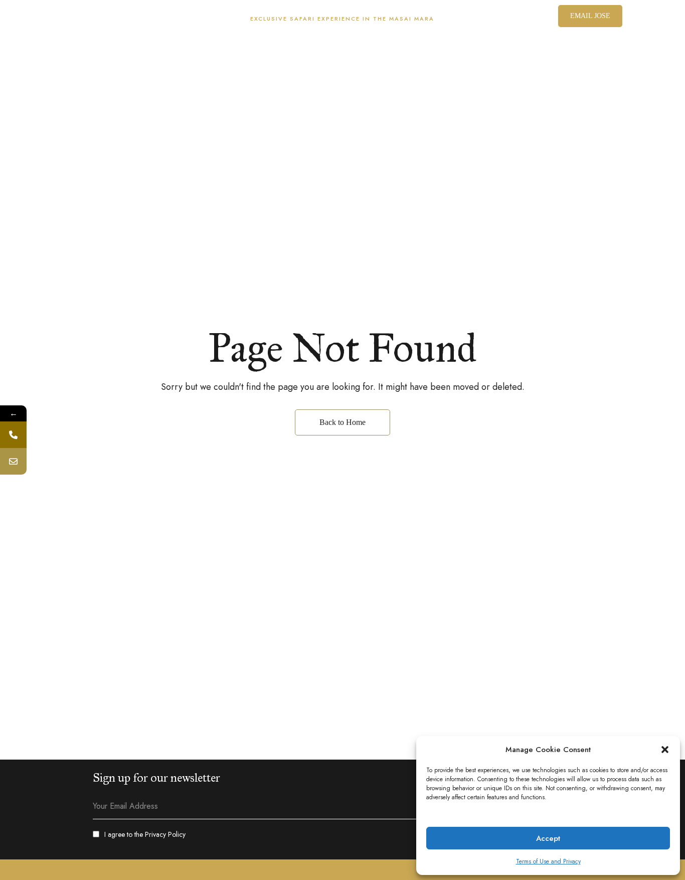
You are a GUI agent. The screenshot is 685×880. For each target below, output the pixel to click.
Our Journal (68, 19)
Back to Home (342, 422)
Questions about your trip (159, 19)
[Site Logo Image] (342, 59)
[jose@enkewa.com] (13, 461)
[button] (665, 750)
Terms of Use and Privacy (548, 861)
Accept (548, 838)
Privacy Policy (165, 834)
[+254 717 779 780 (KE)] (13, 434)
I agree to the (145, 834)
